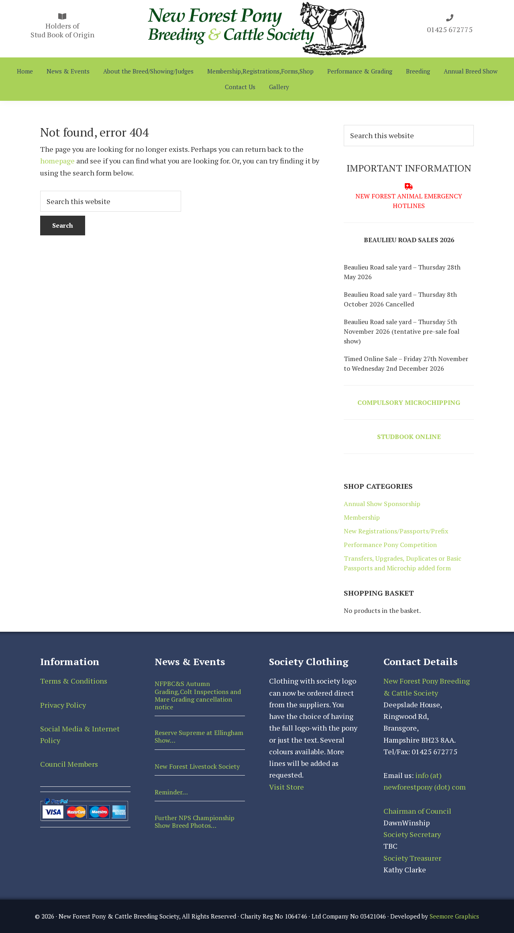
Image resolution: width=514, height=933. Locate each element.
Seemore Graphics (454, 916)
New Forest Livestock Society (197, 766)
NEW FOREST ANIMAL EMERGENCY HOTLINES (408, 201)
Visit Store (286, 787)
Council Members (69, 764)
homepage (57, 160)
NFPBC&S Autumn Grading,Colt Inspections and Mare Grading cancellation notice (198, 695)
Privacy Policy (63, 705)
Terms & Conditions (73, 681)
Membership (362, 517)
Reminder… (171, 792)
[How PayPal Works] (84, 801)
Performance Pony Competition (390, 544)
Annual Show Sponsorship (382, 503)
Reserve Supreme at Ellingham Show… (199, 736)
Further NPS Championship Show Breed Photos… (195, 821)
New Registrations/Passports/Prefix (396, 531)
